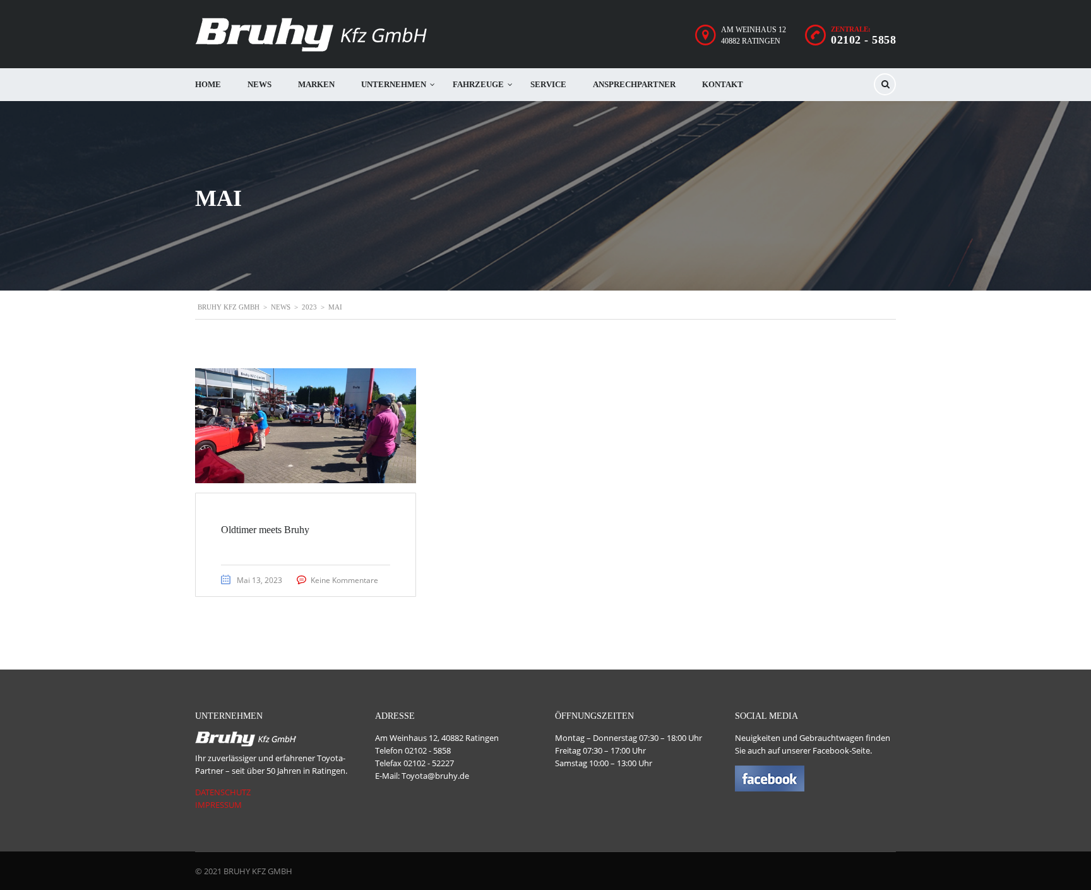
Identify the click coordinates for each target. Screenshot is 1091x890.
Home (208, 84)
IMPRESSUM (218, 804)
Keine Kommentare (344, 580)
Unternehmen (393, 84)
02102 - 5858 (863, 39)
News (259, 84)
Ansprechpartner (634, 84)
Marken (316, 84)
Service (548, 84)
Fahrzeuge (478, 84)
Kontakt (722, 84)
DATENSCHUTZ (223, 792)
